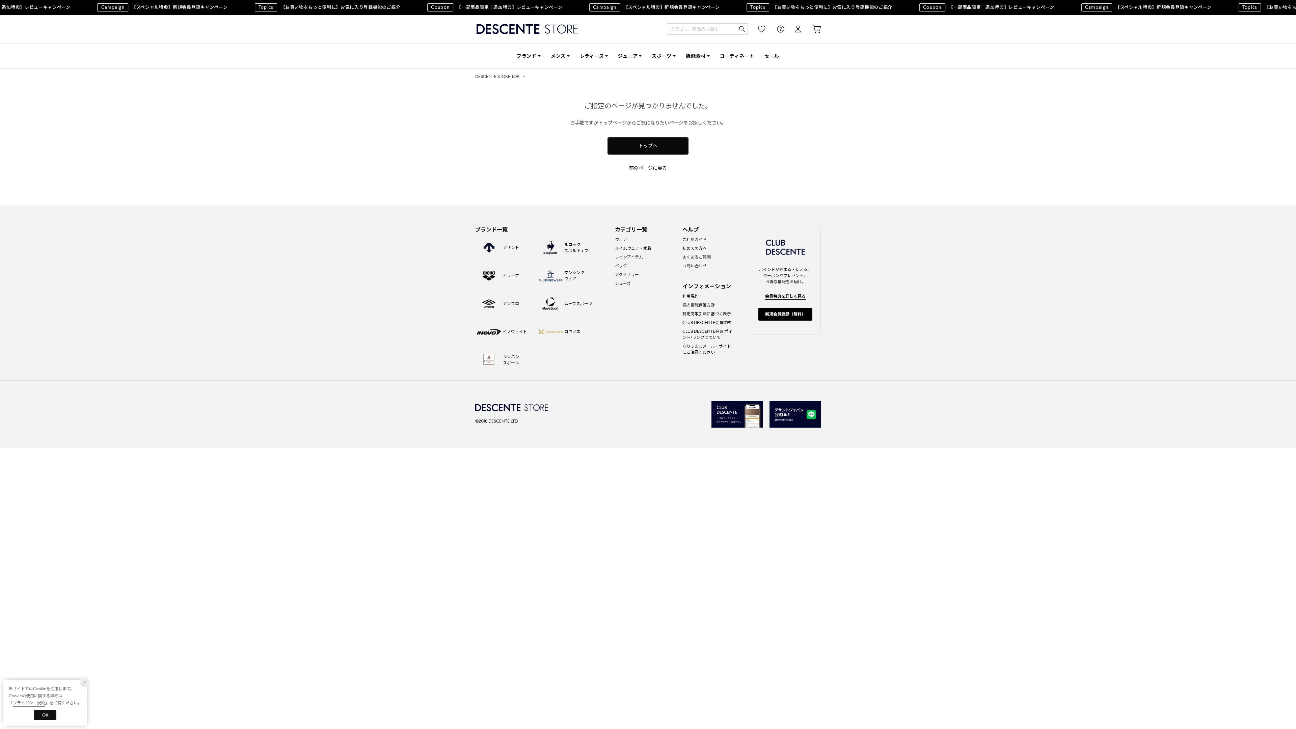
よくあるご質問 (696, 257)
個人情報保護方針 (698, 304)
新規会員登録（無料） (785, 314)
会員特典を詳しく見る (785, 296)
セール (771, 56)
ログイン (793, 29)
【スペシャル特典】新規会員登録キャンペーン (154, 7)
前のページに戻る (648, 168)
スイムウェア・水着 (633, 248)
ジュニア (628, 56)
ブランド (527, 56)
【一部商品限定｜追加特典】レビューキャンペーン (486, 7)
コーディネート (737, 56)
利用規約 (690, 296)
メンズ (558, 56)
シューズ (623, 283)
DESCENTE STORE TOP (497, 76)
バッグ (621, 265)
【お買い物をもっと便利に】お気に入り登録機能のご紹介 (319, 7)
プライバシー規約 (29, 702)
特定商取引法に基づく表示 (706, 313)
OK (45, 715)
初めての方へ (694, 248)
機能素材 (696, 56)
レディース (592, 56)
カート (812, 29)
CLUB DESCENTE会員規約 (706, 322)
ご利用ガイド (694, 239)
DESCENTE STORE (527, 29)
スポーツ (662, 56)
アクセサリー (627, 274)
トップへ (648, 146)
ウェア (621, 239)
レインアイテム (629, 257)
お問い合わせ (694, 265)
